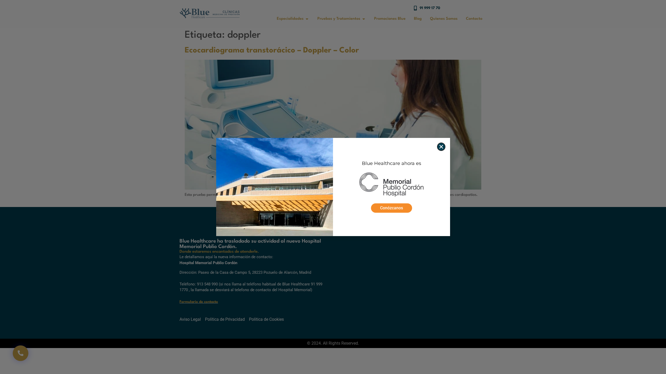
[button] (441, 146)
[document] (333, 187)
